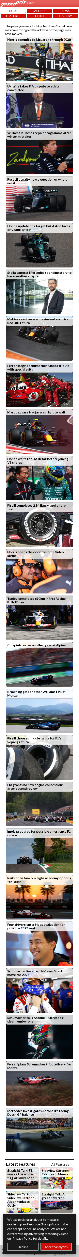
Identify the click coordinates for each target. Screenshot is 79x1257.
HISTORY (65, 16)
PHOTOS (39, 16)
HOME (13, 11)
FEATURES (13, 16)
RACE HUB (39, 11)
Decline (23, 1247)
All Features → (62, 1164)
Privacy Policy (22, 1238)
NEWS (66, 11)
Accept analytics (56, 1247)
